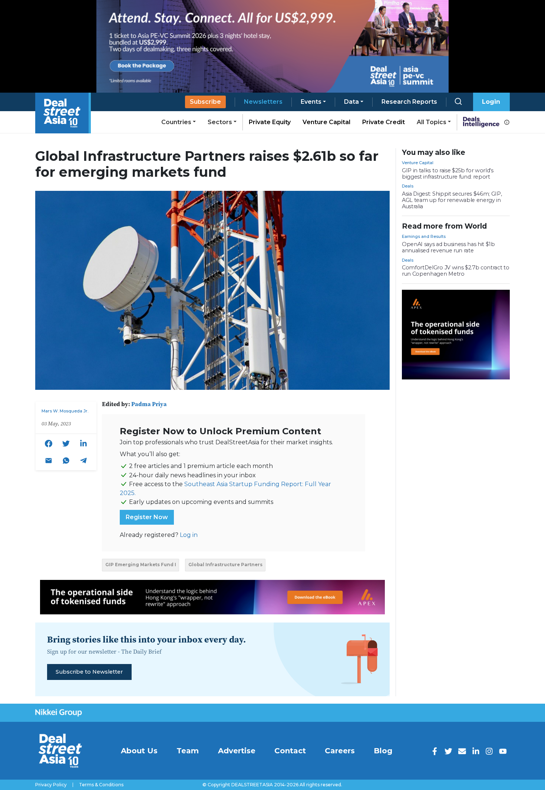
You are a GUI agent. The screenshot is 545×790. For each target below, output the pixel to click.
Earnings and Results (424, 236)
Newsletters (263, 101)
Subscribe (205, 101)
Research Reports (409, 101)
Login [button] (491, 101)
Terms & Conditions (101, 785)
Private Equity (270, 122)
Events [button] (311, 101)
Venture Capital (326, 122)
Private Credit (383, 122)
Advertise (236, 750)
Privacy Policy (51, 785)
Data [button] (351, 101)
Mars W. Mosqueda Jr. (65, 411)
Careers (340, 750)
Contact (290, 750)
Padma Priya (149, 404)
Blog (383, 750)
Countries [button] (176, 122)
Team (187, 750)
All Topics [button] (431, 122)
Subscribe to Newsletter (89, 671)
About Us (139, 750)
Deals (407, 186)
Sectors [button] (220, 122)
